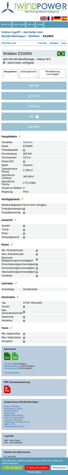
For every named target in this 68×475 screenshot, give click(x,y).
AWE (6, 424)
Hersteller (8, 364)
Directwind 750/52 (16, 417)
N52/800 (14, 411)
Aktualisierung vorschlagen (52, 72)
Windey (7, 415)
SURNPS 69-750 (22, 422)
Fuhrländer (9, 409)
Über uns (31, 24)
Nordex (7, 411)
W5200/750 (20, 426)
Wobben (34, 36)
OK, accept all (13, 467)
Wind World (9, 426)
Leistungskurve (28, 71)
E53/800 (15, 406)
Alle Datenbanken (12, 373)
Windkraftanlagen (11, 366)
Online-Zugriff (19, 24)
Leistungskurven (11, 368)
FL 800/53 (18, 409)
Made (6, 413)
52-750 (12, 424)
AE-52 (12, 413)
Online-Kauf (6, 24)
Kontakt (40, 24)
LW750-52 (17, 420)
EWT (6, 417)
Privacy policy (34, 472)
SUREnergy (9, 422)
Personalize (59, 467)
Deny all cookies (38, 467)
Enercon (7, 406)
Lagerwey (8, 420)
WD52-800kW (17, 415)
